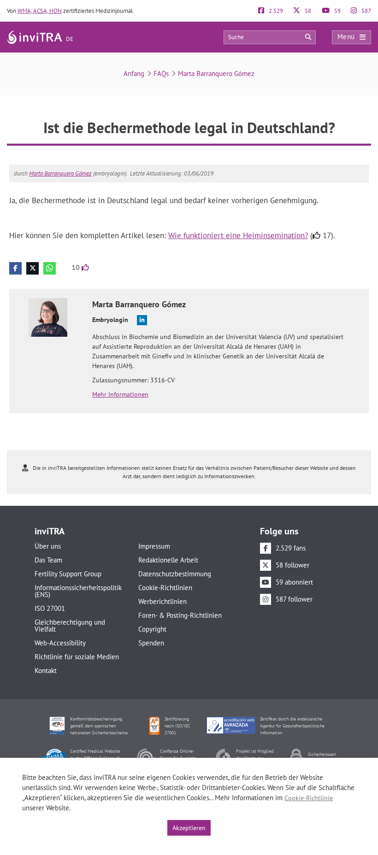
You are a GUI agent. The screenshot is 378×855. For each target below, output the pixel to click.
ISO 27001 (50, 608)
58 (307, 11)
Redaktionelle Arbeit (168, 559)
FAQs (161, 73)
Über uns (48, 546)
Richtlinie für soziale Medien (77, 656)
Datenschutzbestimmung (174, 573)
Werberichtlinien (162, 601)
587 (365, 11)
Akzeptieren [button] (189, 828)
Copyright (152, 629)
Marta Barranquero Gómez (216, 73)
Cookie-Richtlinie (308, 798)
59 (337, 11)
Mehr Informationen (120, 394)
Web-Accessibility (60, 642)
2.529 (275, 11)
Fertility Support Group (68, 573)
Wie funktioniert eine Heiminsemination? (238, 235)
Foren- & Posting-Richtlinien (180, 615)
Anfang (134, 73)
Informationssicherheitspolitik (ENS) (78, 591)
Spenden (151, 642)
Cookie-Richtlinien (165, 587)
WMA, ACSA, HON (40, 11)
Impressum (154, 546)
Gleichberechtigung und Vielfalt (70, 625)
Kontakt (46, 670)
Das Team (48, 559)
